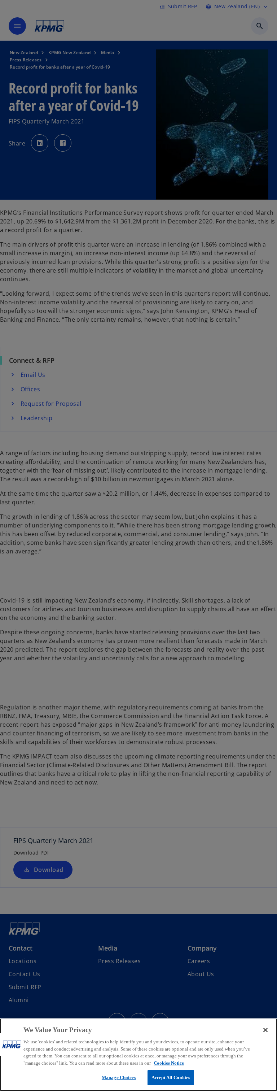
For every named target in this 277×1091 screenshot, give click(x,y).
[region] (138, 1054)
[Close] (265, 1030)
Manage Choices (119, 1077)
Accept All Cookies (170, 1077)
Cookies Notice (169, 1063)
